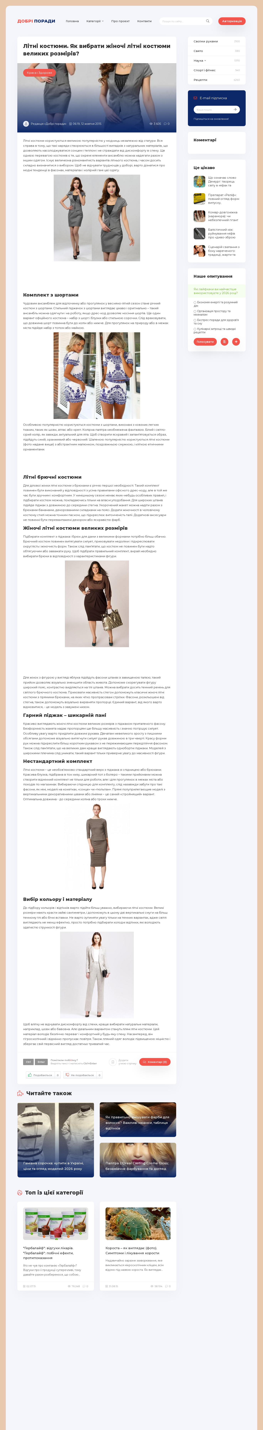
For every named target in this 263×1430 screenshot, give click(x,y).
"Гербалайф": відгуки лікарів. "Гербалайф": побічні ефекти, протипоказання (48, 1253)
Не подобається (85, 1075)
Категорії (93, 21)
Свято (198, 51)
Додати (127, 1062)
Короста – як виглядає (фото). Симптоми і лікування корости (132, 1250)
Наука (198, 60)
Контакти (144, 21)
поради (36, 21)
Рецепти (200, 80)
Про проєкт (120, 21)
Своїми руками (206, 41)
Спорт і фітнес (205, 70)
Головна (72, 21)
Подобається (46, 1075)
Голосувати (205, 341)
